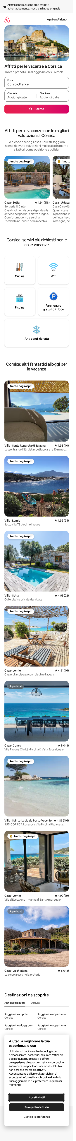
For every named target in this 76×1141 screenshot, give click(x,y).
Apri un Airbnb (57, 19)
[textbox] (20, 97)
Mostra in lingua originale (45, 8)
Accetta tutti (37, 1097)
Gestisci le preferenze (37, 1116)
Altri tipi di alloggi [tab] (14, 1002)
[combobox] (36, 84)
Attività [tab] (35, 1002)
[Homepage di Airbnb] (7, 19)
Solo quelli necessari (37, 1107)
